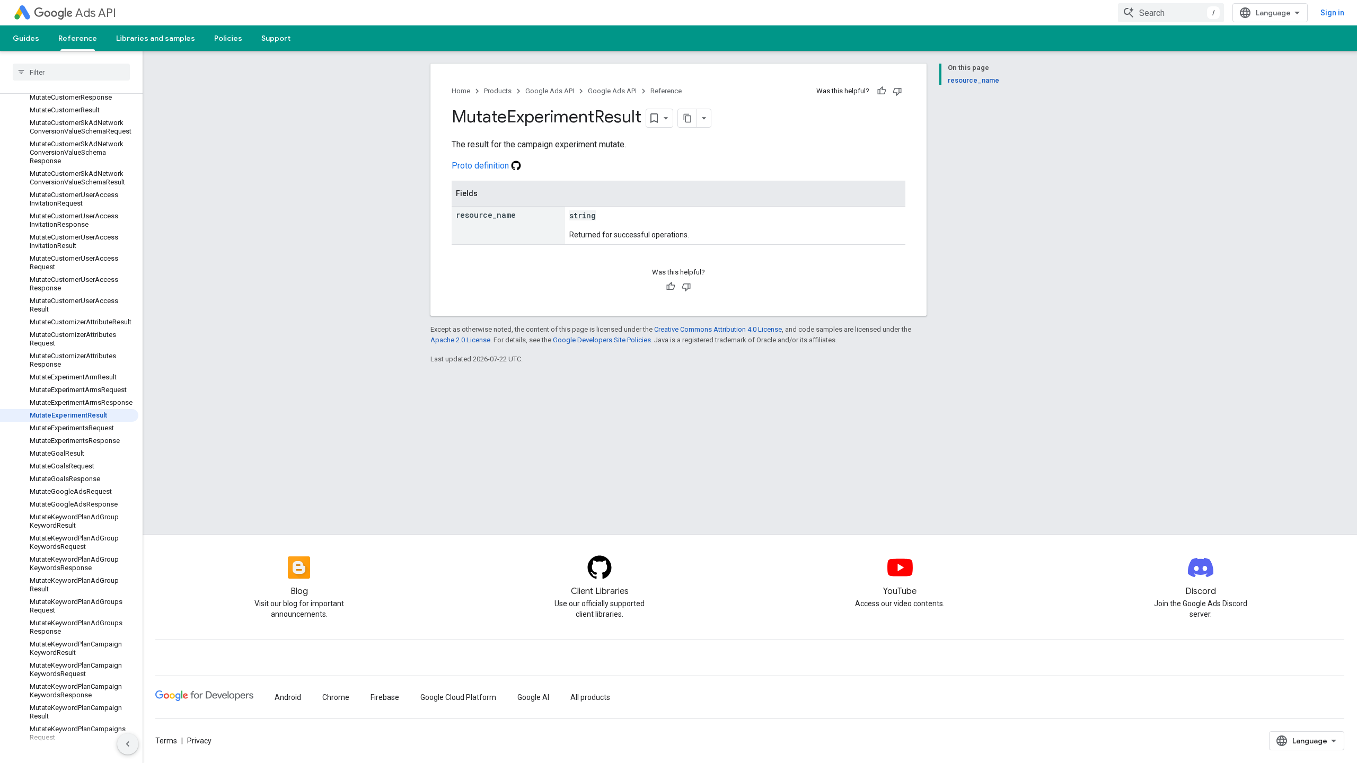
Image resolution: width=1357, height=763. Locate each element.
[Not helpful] (897, 91)
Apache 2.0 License (460, 340)
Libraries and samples (155, 38)
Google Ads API (549, 91)
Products (498, 91)
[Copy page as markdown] (687, 118)
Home (461, 91)
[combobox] (1171, 12)
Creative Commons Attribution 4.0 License (718, 329)
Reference (77, 38)
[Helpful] (881, 91)
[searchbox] (71, 72)
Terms (166, 741)
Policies (228, 38)
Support (275, 38)
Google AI (533, 697)
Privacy (199, 741)
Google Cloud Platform (458, 697)
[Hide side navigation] (127, 744)
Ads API (95, 13)
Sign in (1332, 12)
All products (590, 697)
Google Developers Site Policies (602, 340)
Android (288, 697)
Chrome (335, 697)
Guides (26, 38)
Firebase (385, 697)
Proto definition (481, 166)
